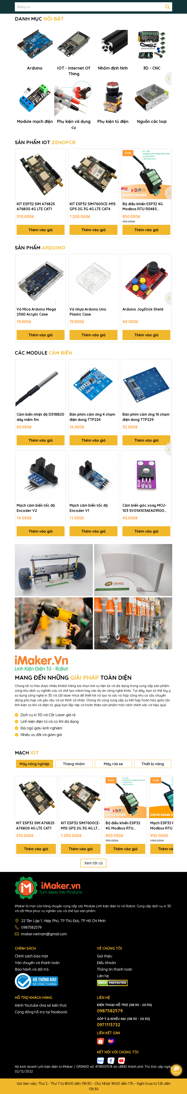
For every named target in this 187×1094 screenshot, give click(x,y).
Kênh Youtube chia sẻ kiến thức (41, 1005)
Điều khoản (106, 962)
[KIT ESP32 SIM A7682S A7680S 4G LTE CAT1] (41, 174)
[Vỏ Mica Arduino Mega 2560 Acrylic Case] (41, 279)
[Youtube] (121, 1060)
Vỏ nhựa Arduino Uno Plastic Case (88, 311)
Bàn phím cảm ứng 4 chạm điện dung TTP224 (92, 417)
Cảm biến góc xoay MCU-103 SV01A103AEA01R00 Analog (144, 508)
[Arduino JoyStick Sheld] (146, 279)
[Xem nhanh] (60, 170)
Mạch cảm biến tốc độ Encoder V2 (36, 508)
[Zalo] (100, 1060)
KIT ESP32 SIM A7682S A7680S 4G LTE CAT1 (36, 206)
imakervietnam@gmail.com (44, 934)
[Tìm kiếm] (167, 6)
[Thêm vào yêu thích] (60, 154)
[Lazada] (111, 1041)
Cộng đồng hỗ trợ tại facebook (41, 1012)
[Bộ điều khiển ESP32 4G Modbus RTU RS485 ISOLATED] (146, 174)
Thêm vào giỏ (41, 230)
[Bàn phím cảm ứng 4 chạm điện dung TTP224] (93, 384)
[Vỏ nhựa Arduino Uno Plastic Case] (93, 279)
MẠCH (27, 752)
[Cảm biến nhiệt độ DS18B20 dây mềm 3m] (41, 384)
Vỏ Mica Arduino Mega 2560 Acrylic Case (36, 311)
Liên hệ (103, 976)
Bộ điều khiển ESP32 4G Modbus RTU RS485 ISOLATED (142, 207)
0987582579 (31, 927)
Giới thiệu (104, 956)
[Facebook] (111, 1060)
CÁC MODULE (43, 353)
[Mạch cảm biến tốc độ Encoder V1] (93, 475)
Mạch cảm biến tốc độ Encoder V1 (89, 508)
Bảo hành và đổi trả (32, 969)
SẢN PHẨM (40, 247)
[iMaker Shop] (54, 570)
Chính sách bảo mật (31, 956)
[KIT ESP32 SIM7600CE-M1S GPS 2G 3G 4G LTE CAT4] (93, 174)
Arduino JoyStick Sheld (142, 309)
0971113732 (108, 1024)
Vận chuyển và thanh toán (37, 962)
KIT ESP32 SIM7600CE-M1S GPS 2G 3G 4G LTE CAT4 (93, 206)
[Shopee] (100, 1041)
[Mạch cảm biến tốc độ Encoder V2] (41, 475)
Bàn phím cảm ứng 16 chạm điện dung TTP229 (145, 417)
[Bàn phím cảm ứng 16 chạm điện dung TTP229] (146, 384)
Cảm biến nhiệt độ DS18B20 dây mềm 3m (40, 417)
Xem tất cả (93, 863)
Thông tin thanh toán (114, 969)
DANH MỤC (39, 19)
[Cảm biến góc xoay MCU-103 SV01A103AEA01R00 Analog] (146, 475)
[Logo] (93, 887)
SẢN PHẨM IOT (45, 142)
